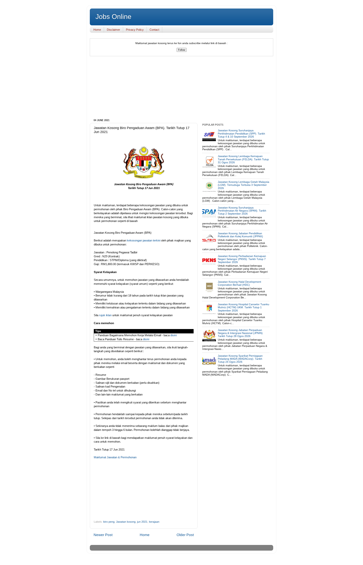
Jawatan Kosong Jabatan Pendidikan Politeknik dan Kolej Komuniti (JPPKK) (240, 235)
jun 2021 (142, 521)
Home (97, 29)
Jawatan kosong (126, 521)
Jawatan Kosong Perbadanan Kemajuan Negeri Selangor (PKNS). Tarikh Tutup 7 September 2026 (242, 259)
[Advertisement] (181, 88)
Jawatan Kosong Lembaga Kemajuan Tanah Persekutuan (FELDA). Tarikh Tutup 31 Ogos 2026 (243, 159)
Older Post (185, 535)
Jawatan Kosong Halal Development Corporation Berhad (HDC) (239, 283)
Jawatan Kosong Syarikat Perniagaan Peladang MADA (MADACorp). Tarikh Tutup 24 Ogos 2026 (240, 358)
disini (173, 335)
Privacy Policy (135, 29)
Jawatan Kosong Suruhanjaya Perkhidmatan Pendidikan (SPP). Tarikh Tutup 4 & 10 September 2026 (241, 133)
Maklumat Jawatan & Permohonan (115, 457)
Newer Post (103, 535)
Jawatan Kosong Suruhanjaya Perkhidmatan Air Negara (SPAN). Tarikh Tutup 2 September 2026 (242, 210)
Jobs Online (113, 16)
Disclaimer (113, 29)
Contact (154, 29)
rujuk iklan (105, 315)
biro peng (109, 521)
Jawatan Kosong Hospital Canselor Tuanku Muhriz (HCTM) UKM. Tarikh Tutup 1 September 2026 (243, 307)
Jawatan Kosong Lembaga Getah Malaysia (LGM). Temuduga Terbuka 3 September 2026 (243, 185)
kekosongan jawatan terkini (143, 240)
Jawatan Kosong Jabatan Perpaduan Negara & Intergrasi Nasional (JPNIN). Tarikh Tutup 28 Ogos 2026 (240, 333)
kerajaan (154, 521)
